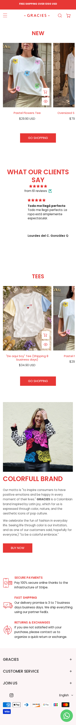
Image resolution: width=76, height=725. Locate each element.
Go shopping (38, 138)
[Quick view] (46, 101)
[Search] (60, 15)
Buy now (17, 548)
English (64, 695)
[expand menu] (5, 15)
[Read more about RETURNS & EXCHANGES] (7, 630)
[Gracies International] (36, 15)
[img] (38, 186)
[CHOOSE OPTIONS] (46, 92)
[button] (68, 15)
